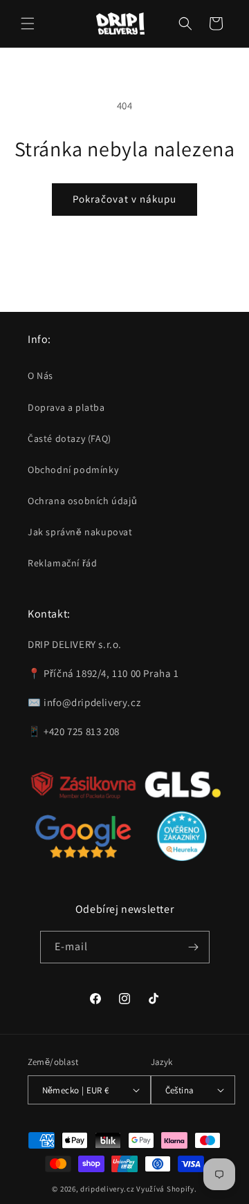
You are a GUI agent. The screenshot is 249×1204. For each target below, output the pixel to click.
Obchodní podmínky (73, 469)
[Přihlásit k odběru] (193, 947)
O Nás (40, 375)
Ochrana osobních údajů (82, 500)
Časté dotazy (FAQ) (69, 438)
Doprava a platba (66, 407)
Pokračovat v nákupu (124, 198)
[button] (27, 23)
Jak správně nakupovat (80, 532)
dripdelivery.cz (107, 1189)
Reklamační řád (62, 563)
